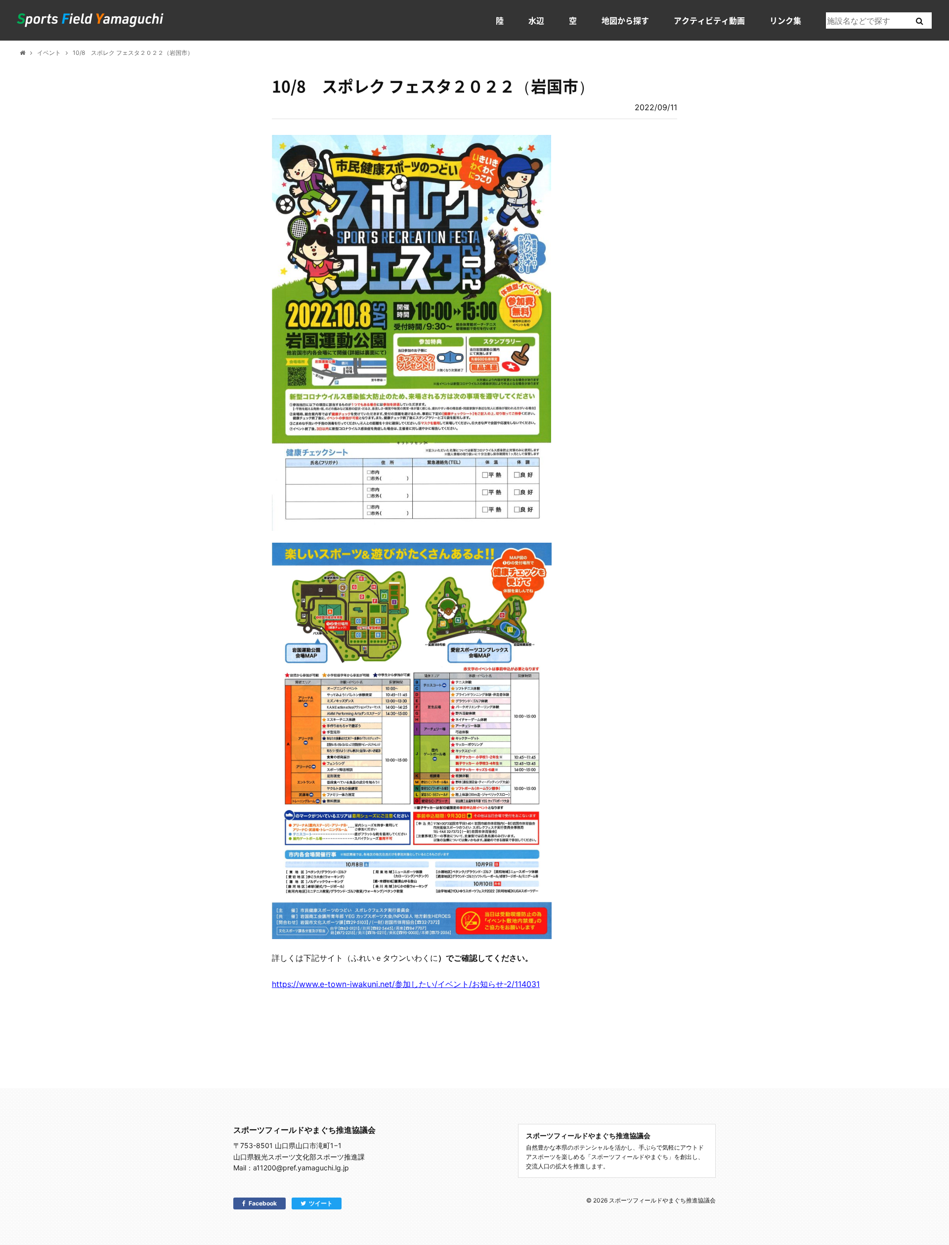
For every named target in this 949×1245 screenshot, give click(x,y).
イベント (49, 52)
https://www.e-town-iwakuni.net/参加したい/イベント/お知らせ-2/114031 (406, 984)
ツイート (321, 1203)
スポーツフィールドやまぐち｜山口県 (90, 20)
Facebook (263, 1203)
